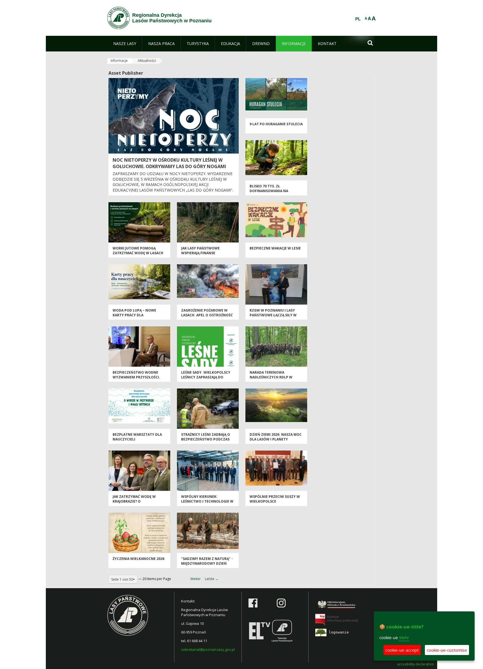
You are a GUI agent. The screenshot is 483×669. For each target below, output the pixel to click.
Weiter (195, 578)
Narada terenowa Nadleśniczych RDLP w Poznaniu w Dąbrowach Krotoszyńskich (273, 379)
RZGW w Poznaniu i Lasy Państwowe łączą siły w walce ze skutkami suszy (273, 315)
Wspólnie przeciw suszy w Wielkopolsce (275, 499)
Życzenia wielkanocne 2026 (138, 558)
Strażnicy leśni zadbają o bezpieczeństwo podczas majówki (205, 439)
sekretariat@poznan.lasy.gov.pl (208, 649)
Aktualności (147, 60)
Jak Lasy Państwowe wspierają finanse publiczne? (200, 253)
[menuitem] (124, 43)
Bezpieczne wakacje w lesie (275, 248)
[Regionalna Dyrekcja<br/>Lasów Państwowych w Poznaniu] (118, 18)
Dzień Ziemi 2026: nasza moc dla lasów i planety (276, 437)
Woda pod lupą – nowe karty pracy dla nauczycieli (134, 315)
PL (358, 19)
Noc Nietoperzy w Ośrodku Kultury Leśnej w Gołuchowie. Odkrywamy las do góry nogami (169, 163)
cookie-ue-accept (402, 650)
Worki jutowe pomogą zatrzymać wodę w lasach (138, 250)
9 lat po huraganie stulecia (276, 124)
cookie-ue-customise (447, 650)
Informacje (119, 60)
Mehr (404, 637)
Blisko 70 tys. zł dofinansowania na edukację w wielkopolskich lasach (276, 193)
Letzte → (212, 578)
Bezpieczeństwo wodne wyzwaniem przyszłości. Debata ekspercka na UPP (136, 377)
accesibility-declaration (415, 664)
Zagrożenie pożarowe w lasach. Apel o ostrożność (207, 312)
